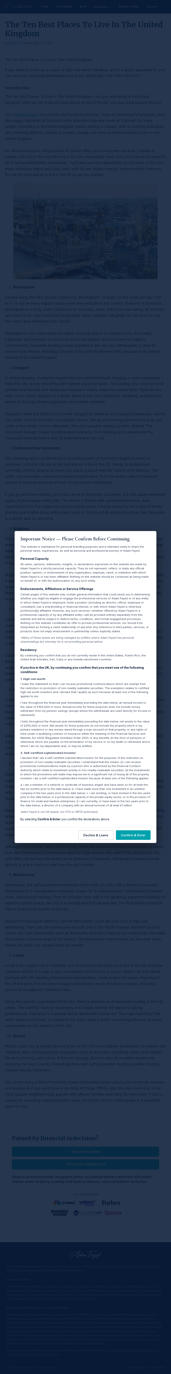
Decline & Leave (95, 835)
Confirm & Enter (133, 835)
